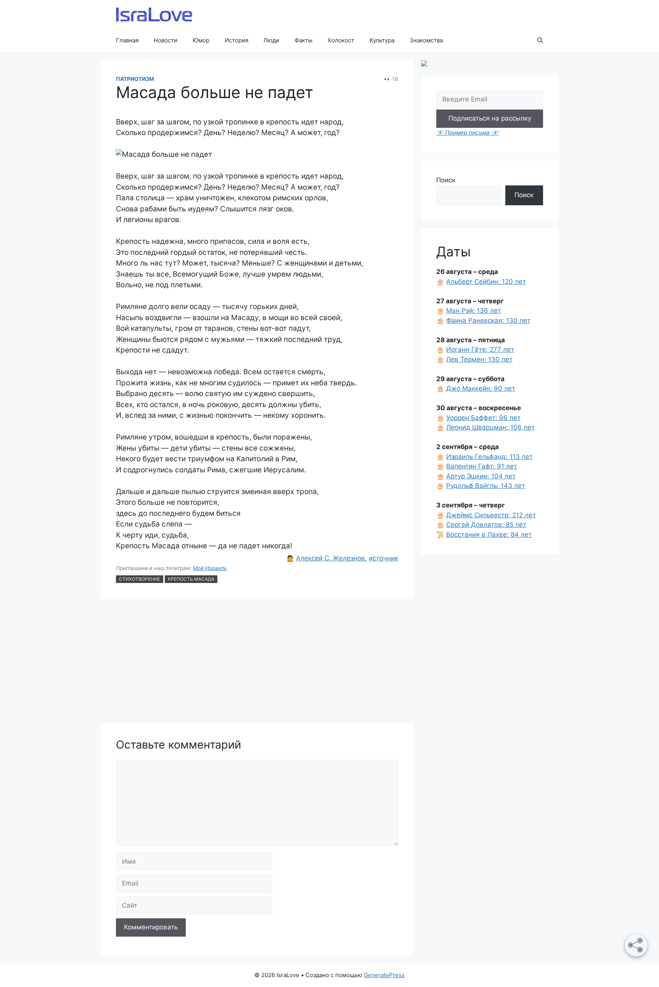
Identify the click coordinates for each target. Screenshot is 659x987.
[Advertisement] (257, 662)
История (236, 40)
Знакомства (426, 40)
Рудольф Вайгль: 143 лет (485, 485)
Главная (127, 40)
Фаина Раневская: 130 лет (488, 320)
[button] (540, 40)
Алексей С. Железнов (330, 558)
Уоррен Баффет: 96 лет (483, 418)
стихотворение (139, 579)
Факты (303, 40)
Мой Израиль (210, 568)
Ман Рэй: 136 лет (473, 310)
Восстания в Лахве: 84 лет (489, 534)
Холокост (341, 40)
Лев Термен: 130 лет (479, 359)
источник (383, 558)
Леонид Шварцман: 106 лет (490, 427)
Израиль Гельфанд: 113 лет (489, 456)
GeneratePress (384, 975)
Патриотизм (135, 79)
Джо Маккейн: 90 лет (480, 388)
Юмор (201, 40)
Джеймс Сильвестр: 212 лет (491, 515)
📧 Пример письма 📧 (467, 132)
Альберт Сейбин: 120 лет (486, 281)
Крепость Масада (191, 579)
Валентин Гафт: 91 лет (481, 466)
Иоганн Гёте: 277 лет (480, 349)
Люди (271, 40)
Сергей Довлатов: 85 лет (486, 524)
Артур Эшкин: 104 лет (481, 476)
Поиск (445, 180)
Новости (165, 40)
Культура (382, 40)
